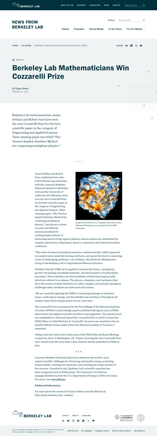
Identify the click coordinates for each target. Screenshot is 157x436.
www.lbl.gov (58, 379)
